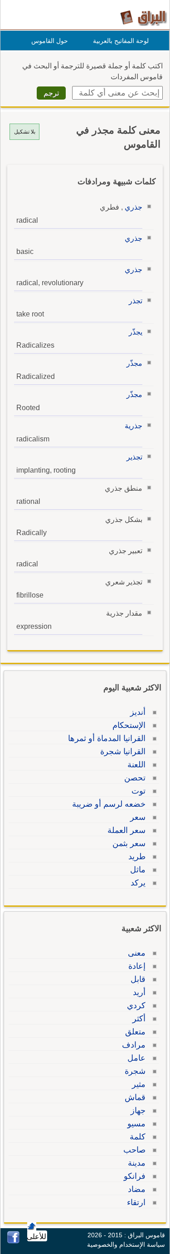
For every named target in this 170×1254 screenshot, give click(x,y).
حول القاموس (49, 40)
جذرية (133, 426)
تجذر (135, 301)
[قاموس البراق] (143, 17)
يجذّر (135, 332)
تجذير (134, 457)
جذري (133, 207)
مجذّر (134, 363)
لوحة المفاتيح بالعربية (121, 40)
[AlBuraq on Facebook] (13, 1241)
